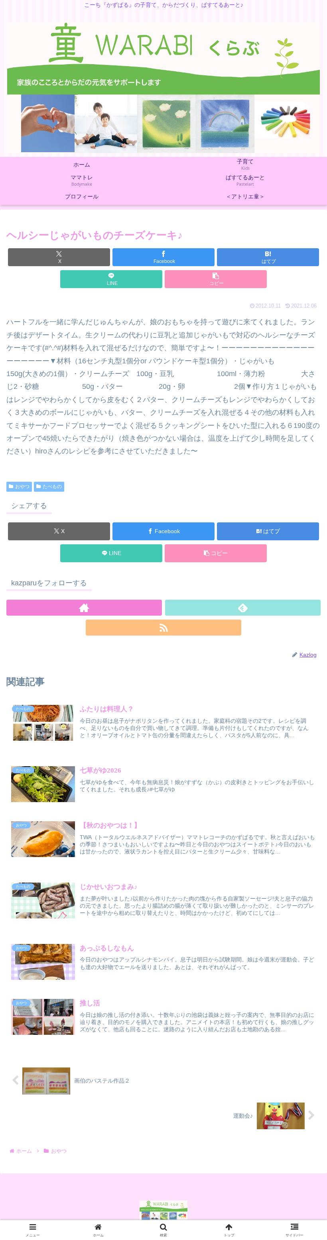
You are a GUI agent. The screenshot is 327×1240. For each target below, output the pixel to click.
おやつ (22, 486)
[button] (216, 279)
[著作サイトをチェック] (84, 608)
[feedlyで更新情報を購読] (243, 608)
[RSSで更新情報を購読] (163, 628)
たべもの (52, 486)
